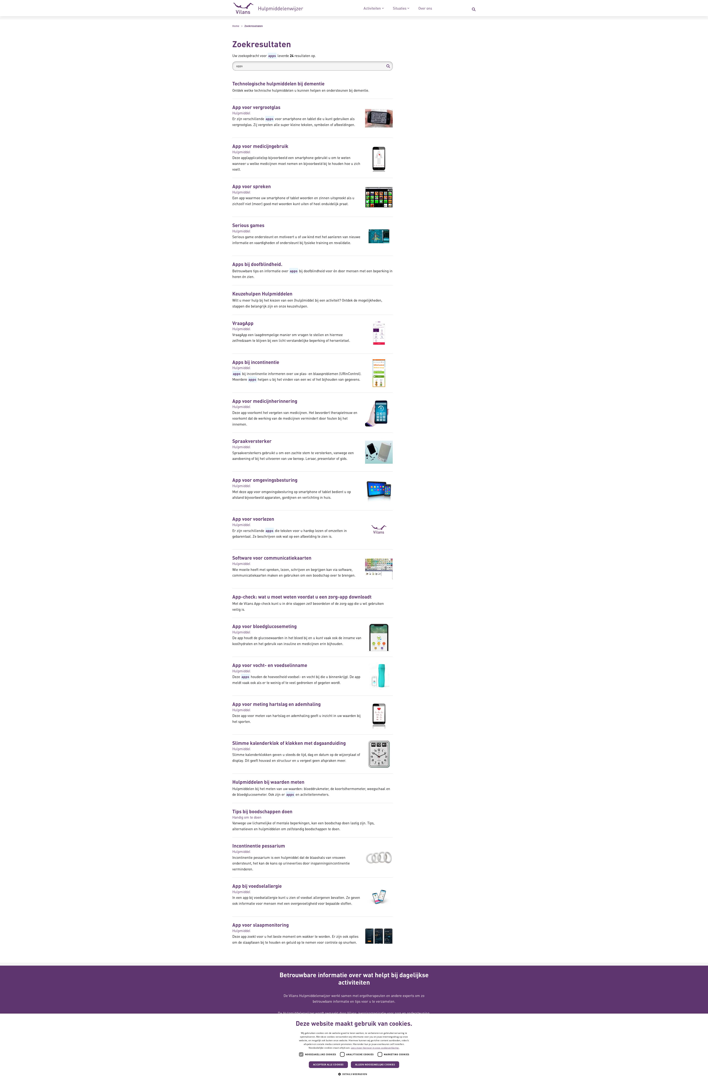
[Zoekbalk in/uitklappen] (474, 8)
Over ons (425, 8)
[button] (388, 66)
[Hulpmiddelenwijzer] (268, 8)
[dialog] (354, 1048)
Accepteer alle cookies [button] (328, 1064)
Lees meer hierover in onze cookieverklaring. (375, 1047)
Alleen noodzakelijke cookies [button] (375, 1064)
